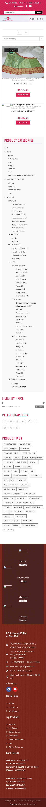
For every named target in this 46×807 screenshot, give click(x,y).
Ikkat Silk (19, 309)
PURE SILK (18, 507)
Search (38, 12)
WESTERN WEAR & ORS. (17, 380)
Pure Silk (32, 108)
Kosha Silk (20, 286)
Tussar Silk (20, 376)
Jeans (10, 162)
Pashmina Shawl (14, 190)
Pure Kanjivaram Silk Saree (23, 111)
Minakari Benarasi (19, 214)
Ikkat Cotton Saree (19, 255)
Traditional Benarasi (19, 224)
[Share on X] (4, 421)
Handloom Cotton (19, 252)
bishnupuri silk (28, 453)
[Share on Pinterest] (17, 421)
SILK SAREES (13, 262)
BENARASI (12, 201)
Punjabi (11, 165)
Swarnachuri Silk (22, 296)
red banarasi (16, 512)
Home (11, 703)
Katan (6, 476)
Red (5, 512)
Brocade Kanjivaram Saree (11, 78)
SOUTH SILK (16, 299)
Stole (10, 193)
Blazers (11, 155)
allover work (10, 444)
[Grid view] (20, 32)
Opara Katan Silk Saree (24, 326)
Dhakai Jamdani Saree (20, 248)
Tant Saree (16, 258)
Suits (10, 172)
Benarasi (12, 724)
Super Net (16, 241)
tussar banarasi (11, 525)
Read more (23, 94)
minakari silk (29, 494)
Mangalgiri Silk (21, 292)
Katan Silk (25, 108)
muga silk (21, 498)
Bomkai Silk (20, 276)
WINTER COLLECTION (15, 179)
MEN (9, 152)
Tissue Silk (20, 373)
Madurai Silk (20, 289)
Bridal (17, 458)
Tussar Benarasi (18, 228)
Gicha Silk (19, 350)
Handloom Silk (23, 106)
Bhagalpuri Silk (21, 269)
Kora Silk (19, 323)
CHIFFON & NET (14, 234)
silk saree (8, 516)
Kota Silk (19, 360)
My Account (14, 711)
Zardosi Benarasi (18, 231)
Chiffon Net (13, 728)
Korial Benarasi (17, 211)
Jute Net (15, 238)
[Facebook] (8, 689)
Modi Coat (12, 186)
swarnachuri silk (11, 521)
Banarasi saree (10, 449)
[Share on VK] (35, 421)
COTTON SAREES (14, 245)
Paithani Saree (21, 366)
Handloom (21, 462)
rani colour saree (34, 507)
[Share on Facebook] (11, 421)
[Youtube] (15, 689)
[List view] (26, 32)
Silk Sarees (13, 735)
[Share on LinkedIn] (23, 421)
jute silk (7, 467)
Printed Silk (20, 370)
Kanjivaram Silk (20, 80)
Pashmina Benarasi (19, 218)
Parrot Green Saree (25, 503)
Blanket (11, 183)
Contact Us (13, 707)
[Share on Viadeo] (17, 427)
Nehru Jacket (35, 498)
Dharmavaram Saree (23, 83)
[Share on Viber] (29, 421)
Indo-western (13, 159)
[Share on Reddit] (4, 427)
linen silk (25, 485)
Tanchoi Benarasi (18, 221)
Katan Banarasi (17, 208)
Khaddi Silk (20, 356)
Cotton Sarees (15, 732)
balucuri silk (25, 444)
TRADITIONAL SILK (19, 336)
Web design (13, 804)
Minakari (22, 489)
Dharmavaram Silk (27, 78)
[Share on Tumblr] (11, 427)
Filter (39, 407)
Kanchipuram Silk (35, 106)
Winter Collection (16, 747)
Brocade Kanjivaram (33, 458)
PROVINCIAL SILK (18, 265)
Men (11, 743)
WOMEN (10, 197)
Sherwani (11, 169)
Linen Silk (19, 363)
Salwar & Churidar (19, 387)
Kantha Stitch (21, 282)
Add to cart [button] (23, 122)
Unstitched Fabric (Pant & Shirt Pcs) (21, 175)
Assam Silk (20, 340)
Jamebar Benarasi (18, 204)
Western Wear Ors (16, 739)
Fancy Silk (19, 346)
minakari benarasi (12, 494)
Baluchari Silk (21, 343)
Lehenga (15, 383)
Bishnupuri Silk (21, 272)
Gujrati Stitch (21, 279)
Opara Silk (30, 80)
